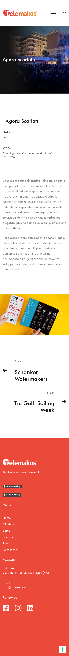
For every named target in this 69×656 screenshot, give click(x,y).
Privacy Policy (13, 486)
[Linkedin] (30, 608)
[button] (7, 314)
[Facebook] (6, 608)
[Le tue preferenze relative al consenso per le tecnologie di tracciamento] (62, 649)
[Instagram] (18, 608)
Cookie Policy (13, 494)
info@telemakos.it (16, 587)
